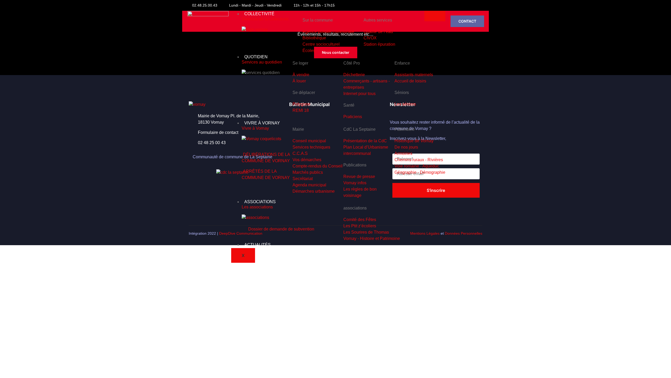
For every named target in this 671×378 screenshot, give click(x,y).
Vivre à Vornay (255, 128)
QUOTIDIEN (256, 57)
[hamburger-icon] (434, 16)
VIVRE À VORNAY (262, 123)
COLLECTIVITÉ (259, 14)
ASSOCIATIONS (260, 202)
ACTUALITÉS (257, 245)
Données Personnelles (463, 233)
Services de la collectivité (265, 19)
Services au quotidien (262, 62)
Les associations (257, 207)
